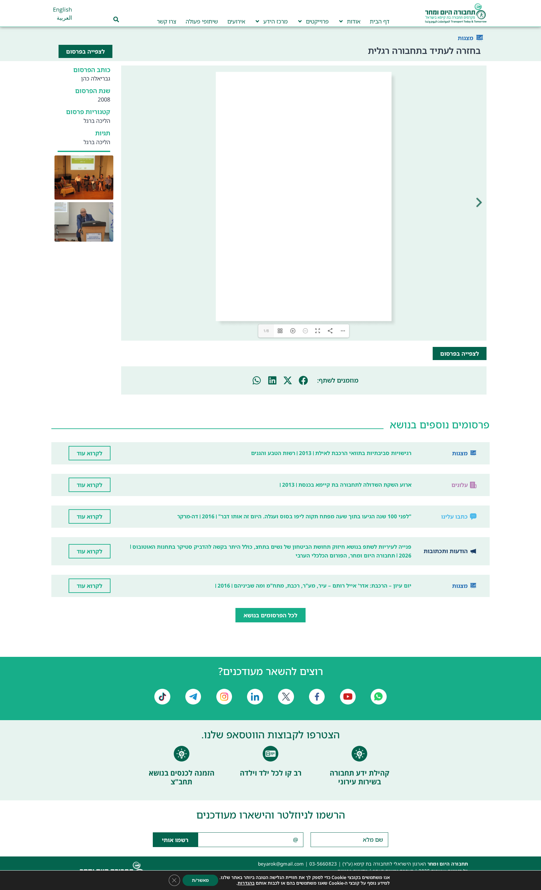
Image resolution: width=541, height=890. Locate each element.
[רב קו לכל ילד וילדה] (270, 754)
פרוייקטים (317, 21)
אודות (353, 21)
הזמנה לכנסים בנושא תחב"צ (181, 777)
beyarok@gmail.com (281, 864)
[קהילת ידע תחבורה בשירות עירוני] (359, 754)
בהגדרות (246, 883)
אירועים (236, 21)
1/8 (266, 330)
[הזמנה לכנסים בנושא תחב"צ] (181, 754)
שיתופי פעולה (202, 21)
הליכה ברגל (97, 120)
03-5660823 (323, 864)
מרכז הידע (275, 21)
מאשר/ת (200, 880)
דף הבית (379, 21)
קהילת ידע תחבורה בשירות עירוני (359, 777)
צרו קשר (166, 21)
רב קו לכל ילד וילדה (270, 773)
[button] (303, 380)
